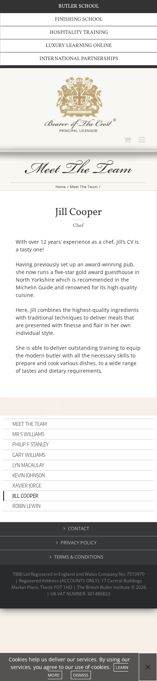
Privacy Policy (78, 543)
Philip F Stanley (30, 444)
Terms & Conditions (78, 557)
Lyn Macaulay (28, 465)
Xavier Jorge (26, 485)
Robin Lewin (26, 506)
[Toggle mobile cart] (127, 140)
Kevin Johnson (28, 475)
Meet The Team (29, 424)
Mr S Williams (28, 434)
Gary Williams (28, 455)
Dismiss (80, 675)
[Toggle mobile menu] (142, 140)
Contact (78, 528)
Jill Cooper (25, 496)
